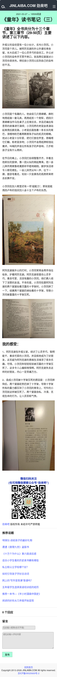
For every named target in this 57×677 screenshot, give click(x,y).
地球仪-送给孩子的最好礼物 (17, 540)
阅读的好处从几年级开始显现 (18, 600)
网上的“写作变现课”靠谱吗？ (17, 580)
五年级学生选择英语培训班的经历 (20, 587)
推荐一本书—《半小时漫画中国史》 (21, 593)
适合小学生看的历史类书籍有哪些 (20, 560)
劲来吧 (6, 524)
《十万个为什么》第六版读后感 (19, 553)
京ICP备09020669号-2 (28, 673)
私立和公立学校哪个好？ (15, 567)
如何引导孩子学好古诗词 (15, 573)
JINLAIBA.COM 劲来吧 (28, 5)
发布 (7, 654)
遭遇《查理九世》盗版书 (15, 547)
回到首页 (28, 667)
